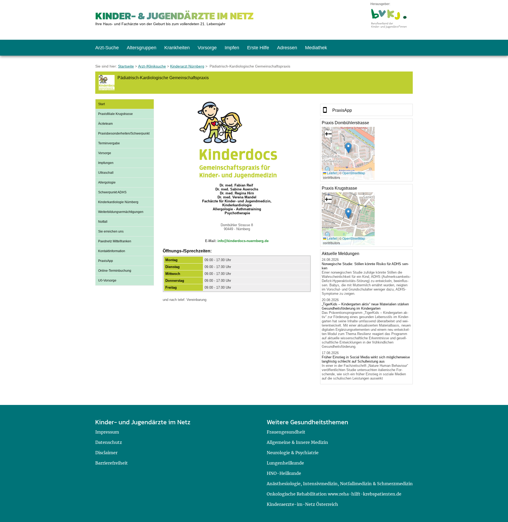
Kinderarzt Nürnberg (187, 66)
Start (101, 104)
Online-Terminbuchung (114, 271)
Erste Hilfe (258, 47)
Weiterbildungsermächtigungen (120, 212)
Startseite (126, 66)
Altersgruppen (141, 47)
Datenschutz (108, 442)
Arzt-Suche (107, 47)
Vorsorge (207, 47)
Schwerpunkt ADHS (112, 192)
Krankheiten (177, 47)
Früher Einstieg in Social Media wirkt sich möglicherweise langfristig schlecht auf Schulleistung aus (366, 359)
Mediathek (316, 47)
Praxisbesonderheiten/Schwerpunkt (123, 133)
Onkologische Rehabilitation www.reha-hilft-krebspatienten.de (334, 494)
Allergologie (107, 182)
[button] (348, 147)
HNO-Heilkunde (284, 473)
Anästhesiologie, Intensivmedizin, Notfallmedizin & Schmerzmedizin (340, 483)
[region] (366, 110)
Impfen (232, 47)
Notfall (102, 222)
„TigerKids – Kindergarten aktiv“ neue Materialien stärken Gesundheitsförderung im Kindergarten (365, 306)
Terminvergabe (109, 143)
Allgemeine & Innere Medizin (297, 442)
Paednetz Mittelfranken (114, 241)
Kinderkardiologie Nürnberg (118, 202)
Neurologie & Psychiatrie (293, 452)
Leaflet (331, 173)
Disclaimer (106, 452)
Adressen (287, 47)
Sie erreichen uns (111, 231)
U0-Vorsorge (107, 280)
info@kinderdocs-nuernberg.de (243, 241)
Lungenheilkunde (285, 463)
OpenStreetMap (353, 173)
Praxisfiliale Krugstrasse (115, 114)
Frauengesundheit (286, 432)
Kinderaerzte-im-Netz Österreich (302, 504)
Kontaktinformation (111, 251)
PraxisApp (105, 261)
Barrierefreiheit (111, 463)
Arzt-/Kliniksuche (152, 66)
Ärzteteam (105, 124)
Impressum (107, 432)
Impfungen (106, 163)
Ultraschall (106, 173)
